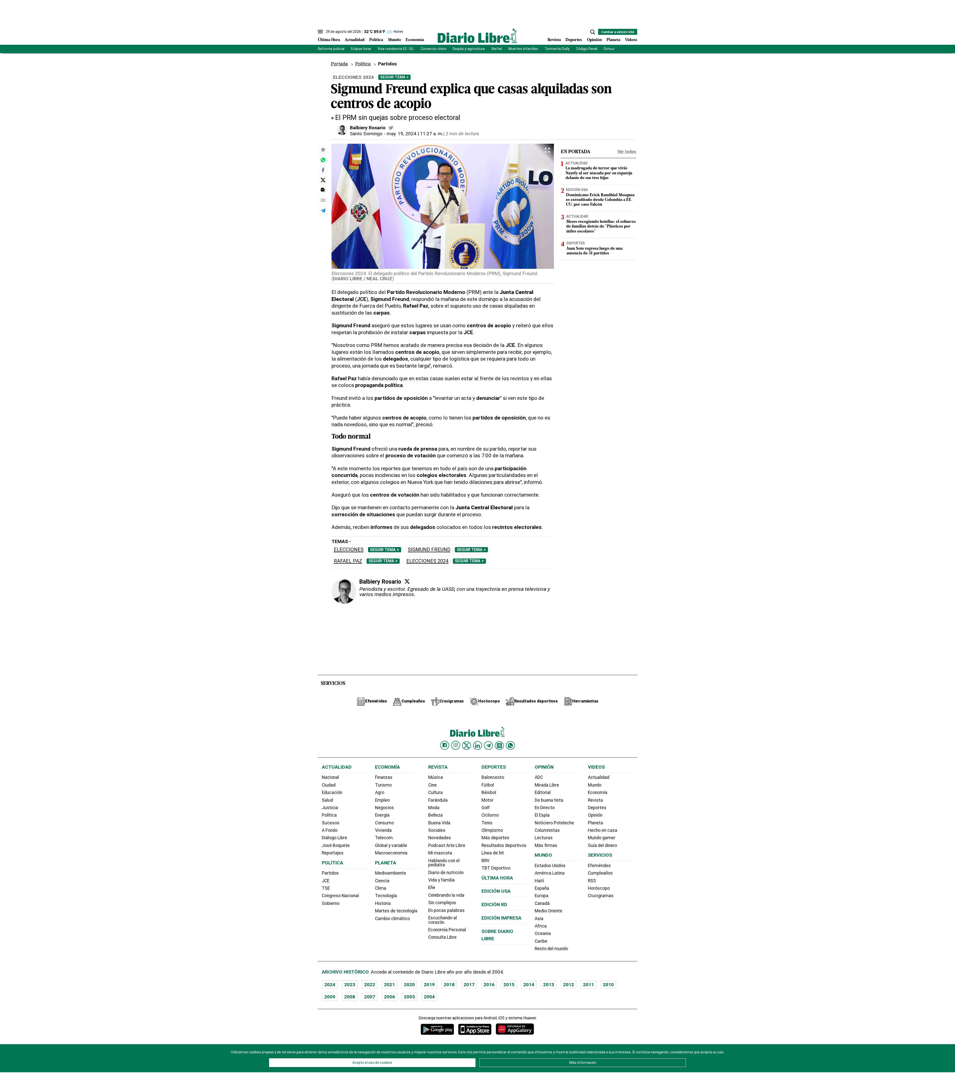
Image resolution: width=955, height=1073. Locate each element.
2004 (429, 997)
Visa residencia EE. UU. (396, 49)
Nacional (330, 777)
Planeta (613, 40)
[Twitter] (407, 581)
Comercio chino (433, 49)
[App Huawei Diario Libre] (514, 1029)
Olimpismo (492, 830)
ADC (539, 777)
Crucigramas (601, 895)
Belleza (435, 815)
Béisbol (488, 792)
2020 (409, 984)
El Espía (542, 815)
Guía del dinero (602, 845)
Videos (631, 40)
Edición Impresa (501, 918)
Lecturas (544, 837)
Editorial (543, 792)
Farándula (438, 800)
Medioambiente (390, 873)
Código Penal (586, 49)
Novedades (439, 837)
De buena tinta (549, 800)
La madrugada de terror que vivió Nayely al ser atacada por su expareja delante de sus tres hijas (599, 173)
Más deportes (495, 837)
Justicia (330, 807)
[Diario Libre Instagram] (455, 745)
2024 (329, 984)
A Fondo (329, 830)
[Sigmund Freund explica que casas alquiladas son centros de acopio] (323, 159)
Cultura (435, 792)
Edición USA (577, 190)
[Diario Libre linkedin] (477, 745)
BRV (485, 860)
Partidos (330, 873)
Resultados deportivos (503, 845)
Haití (539, 880)
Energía (382, 815)
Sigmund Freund (429, 549)
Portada (339, 64)
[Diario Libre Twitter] (466, 745)
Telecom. (384, 837)
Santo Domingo (366, 134)
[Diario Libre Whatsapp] (510, 745)
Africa (541, 926)
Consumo (384, 822)
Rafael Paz (348, 561)
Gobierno (330, 903)
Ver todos (627, 151)
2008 (349, 997)
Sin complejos (442, 902)
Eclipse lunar (361, 49)
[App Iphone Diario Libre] (474, 1029)
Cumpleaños (600, 873)
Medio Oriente (548, 910)
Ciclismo (490, 815)
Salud (327, 800)
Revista (554, 40)
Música (435, 777)
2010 (608, 984)
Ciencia (382, 880)
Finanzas (383, 777)
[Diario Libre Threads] (499, 745)
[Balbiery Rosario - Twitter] (390, 127)
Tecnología (386, 895)
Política (376, 40)
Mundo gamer (601, 837)
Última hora (497, 878)
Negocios (384, 807)
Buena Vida (439, 822)
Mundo (394, 40)
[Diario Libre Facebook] (444, 745)
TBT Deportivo (495, 868)
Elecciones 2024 (427, 561)
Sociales (436, 830)
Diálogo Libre (334, 837)
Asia (539, 918)
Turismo (383, 785)
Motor (487, 800)
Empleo (382, 800)
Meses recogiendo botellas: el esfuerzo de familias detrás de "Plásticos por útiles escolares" (601, 226)
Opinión (594, 40)
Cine (432, 785)
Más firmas (546, 845)
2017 (469, 984)
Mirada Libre (547, 785)
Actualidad (355, 40)
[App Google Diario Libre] (437, 1029)
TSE (326, 888)
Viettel (496, 49)
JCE (325, 880)
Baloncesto (492, 777)
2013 (548, 984)
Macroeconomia (391, 852)
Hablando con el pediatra (444, 863)
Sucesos (330, 822)
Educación (332, 792)
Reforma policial (331, 49)
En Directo (545, 807)
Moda (433, 807)
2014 (528, 984)
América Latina (550, 873)
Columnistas (547, 830)
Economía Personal (447, 929)
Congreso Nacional (340, 895)
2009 (329, 997)
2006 (389, 997)
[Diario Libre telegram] (488, 745)
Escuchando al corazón (442, 920)
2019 (429, 984)
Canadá (542, 903)
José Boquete (336, 845)
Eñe (431, 887)
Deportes (574, 40)
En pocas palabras (446, 910)
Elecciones (349, 549)
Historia (383, 903)
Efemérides (599, 865)
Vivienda (383, 830)
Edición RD (494, 904)
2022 (369, 984)
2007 (369, 997)
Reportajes (332, 852)
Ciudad (328, 785)
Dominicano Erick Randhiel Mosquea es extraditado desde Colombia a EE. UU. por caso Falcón (600, 200)
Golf (485, 807)
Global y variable (391, 845)
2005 (409, 997)
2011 (588, 984)
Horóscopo (599, 888)
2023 (349, 984)
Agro (379, 792)
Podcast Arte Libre (446, 845)
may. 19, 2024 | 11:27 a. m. (415, 134)
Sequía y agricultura (469, 49)
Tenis (486, 822)
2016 (488, 984)
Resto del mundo (551, 948)
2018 (449, 984)
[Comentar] (323, 190)
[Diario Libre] (477, 35)
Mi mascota (440, 852)
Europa (541, 895)
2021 (389, 984)
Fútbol (487, 785)
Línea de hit (492, 852)
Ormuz (609, 49)
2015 (508, 984)
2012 (568, 984)
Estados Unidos (550, 865)
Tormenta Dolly (557, 49)
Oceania (543, 933)
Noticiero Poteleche (554, 822)
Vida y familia (441, 880)
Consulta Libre (442, 937)
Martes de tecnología (396, 910)
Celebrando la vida (446, 895)
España (542, 888)
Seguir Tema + (394, 77)
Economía (415, 40)
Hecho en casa (602, 830)
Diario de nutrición (446, 872)
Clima (380, 888)
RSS (592, 880)
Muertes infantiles (523, 49)
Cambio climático (392, 918)
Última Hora (329, 40)
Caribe (541, 941)
